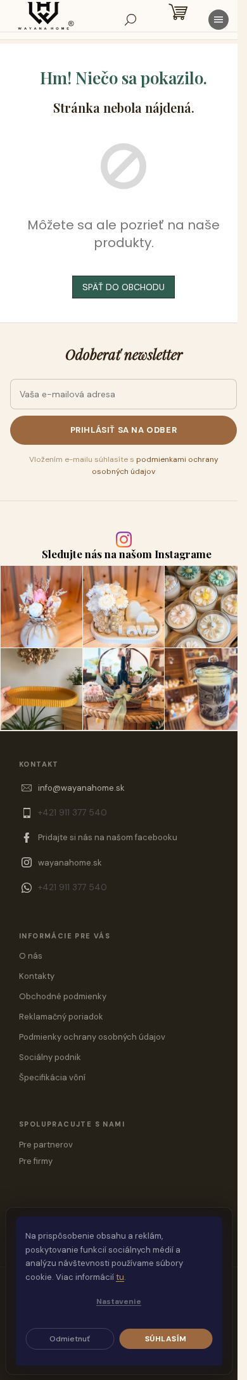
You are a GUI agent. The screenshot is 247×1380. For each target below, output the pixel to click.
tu (120, 1277)
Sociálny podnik (50, 1057)
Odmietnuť (69, 1339)
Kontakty (36, 976)
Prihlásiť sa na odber (123, 430)
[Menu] (218, 19)
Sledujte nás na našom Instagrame (127, 554)
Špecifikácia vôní (52, 1077)
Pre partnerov (46, 1144)
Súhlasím (166, 1339)
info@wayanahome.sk (81, 788)
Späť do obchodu (123, 287)
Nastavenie (118, 1301)
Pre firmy (36, 1161)
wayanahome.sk (70, 862)
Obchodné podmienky (62, 996)
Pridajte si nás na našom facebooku (107, 837)
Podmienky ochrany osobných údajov (92, 1037)
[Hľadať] (130, 19)
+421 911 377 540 (72, 812)
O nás (30, 955)
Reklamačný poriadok (61, 1016)
